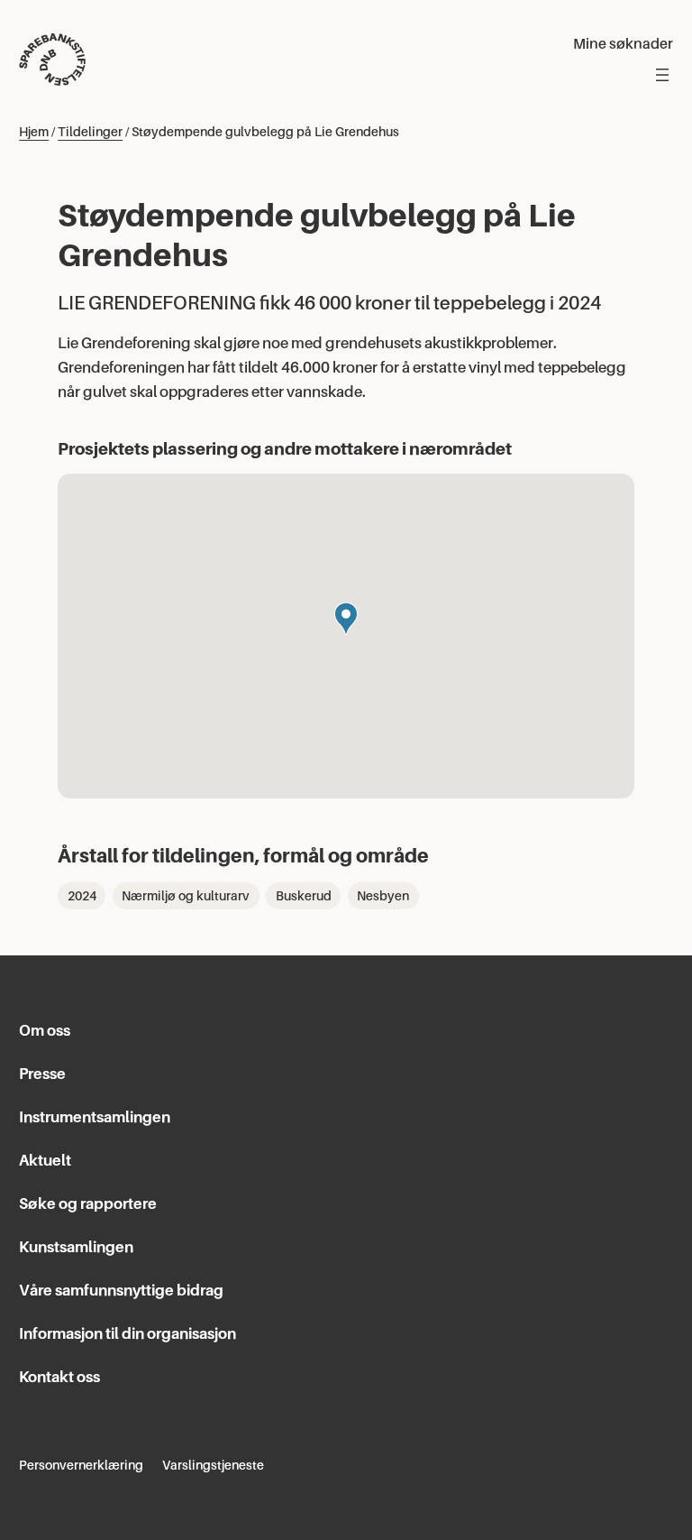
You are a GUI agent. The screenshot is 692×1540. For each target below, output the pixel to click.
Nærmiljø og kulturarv (186, 896)
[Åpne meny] (662, 75)
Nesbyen (383, 896)
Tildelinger (90, 131)
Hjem (34, 131)
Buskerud (304, 896)
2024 (82, 896)
